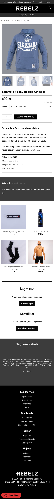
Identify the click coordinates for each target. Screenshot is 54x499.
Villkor (27, 431)
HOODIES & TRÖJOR (21, 20)
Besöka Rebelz (27, 421)
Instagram (27, 453)
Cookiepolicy (27, 443)
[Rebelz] (27, 8)
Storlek (4, 106)
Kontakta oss (27, 400)
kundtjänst (34, 149)
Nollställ (48, 102)
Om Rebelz (27, 413)
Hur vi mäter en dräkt (27, 425)
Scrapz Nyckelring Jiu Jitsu (13, 232)
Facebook (27, 457)
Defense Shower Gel (40, 232)
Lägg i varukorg (25, 116)
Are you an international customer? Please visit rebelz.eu (27, 2)
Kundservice (27, 392)
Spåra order (27, 396)
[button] (3, 8)
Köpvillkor (27, 435)
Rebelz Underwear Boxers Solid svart (40, 268)
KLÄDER (5, 20)
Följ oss (27, 448)
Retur (27, 407)
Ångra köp (27, 404)
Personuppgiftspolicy (27, 439)
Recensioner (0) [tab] (17, 183)
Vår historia (27, 418)
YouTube (27, 460)
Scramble (10, 168)
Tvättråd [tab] (6, 183)
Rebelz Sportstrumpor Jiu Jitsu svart (13, 268)
